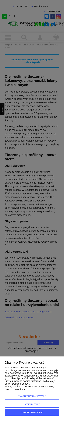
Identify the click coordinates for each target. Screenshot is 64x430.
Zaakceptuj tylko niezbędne (32, 396)
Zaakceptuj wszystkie (32, 412)
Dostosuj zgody (32, 404)
